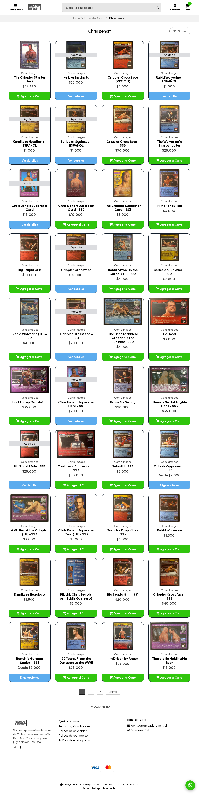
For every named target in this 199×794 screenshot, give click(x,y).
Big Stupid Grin (29, 270)
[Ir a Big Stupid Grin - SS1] (123, 572)
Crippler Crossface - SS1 (76, 336)
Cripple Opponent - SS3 (169, 468)
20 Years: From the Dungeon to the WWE (76, 660)
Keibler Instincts (76, 77)
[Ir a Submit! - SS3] (123, 444)
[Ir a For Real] (169, 312)
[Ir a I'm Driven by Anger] (123, 636)
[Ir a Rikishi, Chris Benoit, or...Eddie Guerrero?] (76, 572)
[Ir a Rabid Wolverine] (169, 508)
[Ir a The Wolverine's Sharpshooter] (169, 119)
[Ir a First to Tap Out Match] (29, 380)
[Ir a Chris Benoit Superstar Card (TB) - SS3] (76, 508)
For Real (169, 334)
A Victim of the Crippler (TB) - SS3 (29, 532)
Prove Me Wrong (123, 402)
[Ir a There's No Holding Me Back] (169, 636)
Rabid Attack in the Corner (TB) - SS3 (123, 272)
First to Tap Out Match (29, 402)
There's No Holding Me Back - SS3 (169, 404)
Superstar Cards (94, 18)
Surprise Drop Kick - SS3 (123, 532)
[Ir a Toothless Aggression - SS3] (76, 444)
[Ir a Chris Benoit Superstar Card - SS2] (76, 183)
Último (113, 691)
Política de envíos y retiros (76, 740)
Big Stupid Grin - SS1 (123, 594)
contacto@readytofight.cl (149, 725)
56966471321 (140, 730)
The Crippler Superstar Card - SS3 (123, 208)
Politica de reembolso (73, 735)
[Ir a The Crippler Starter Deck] (29, 55)
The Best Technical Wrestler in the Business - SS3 (123, 338)
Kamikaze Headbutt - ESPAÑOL (29, 143)
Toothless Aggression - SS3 (76, 468)
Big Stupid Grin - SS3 (30, 466)
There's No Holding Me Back (169, 660)
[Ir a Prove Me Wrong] (123, 380)
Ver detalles (76, 96)
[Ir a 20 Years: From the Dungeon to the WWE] (76, 636)
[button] (29, 96)
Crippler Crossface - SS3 (122, 143)
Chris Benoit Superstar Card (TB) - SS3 (76, 532)
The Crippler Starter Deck (29, 79)
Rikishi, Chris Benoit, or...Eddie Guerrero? (76, 596)
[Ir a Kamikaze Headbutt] (29, 572)
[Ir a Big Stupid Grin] (29, 247)
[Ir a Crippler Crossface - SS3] (123, 119)
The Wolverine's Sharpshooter (169, 143)
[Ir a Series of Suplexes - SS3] (169, 247)
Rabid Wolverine (169, 530)
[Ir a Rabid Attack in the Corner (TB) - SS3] (123, 247)
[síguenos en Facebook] (21, 747)
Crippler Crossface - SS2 (169, 596)
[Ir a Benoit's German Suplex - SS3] (29, 636)
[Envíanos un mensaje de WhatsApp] (190, 785)
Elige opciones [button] (169, 485)
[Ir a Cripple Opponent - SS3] (169, 444)
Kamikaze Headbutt (29, 594)
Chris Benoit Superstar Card (30, 208)
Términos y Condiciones (74, 726)
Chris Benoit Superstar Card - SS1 (76, 404)
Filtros (181, 31)
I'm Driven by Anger (123, 659)
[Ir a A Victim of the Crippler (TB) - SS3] (29, 508)
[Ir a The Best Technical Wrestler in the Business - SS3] (123, 312)
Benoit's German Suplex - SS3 (29, 660)
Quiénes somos (69, 721)
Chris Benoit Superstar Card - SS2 (76, 208)
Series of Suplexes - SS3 (169, 272)
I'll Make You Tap (169, 206)
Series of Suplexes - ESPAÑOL (76, 143)
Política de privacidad (73, 730)
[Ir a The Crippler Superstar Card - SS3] (123, 183)
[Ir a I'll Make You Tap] (169, 183)
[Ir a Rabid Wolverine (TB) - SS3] (29, 312)
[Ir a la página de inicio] (34, 7)
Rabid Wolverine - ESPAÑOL (169, 79)
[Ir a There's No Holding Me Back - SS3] (169, 380)
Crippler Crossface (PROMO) (123, 79)
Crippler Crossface (76, 270)
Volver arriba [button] (101, 707)
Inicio (76, 18)
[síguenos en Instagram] (15, 747)
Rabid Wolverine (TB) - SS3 (29, 336)
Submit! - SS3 (123, 466)
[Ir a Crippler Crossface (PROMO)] (123, 55)
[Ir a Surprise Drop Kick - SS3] (123, 508)
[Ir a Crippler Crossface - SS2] (169, 572)
